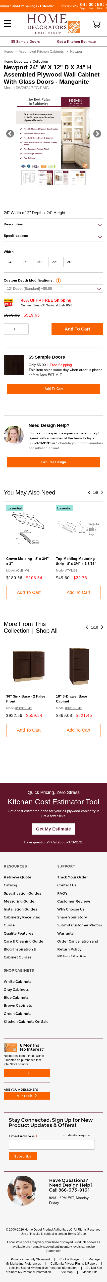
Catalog (10, 885)
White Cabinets (17, 981)
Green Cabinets (17, 1013)
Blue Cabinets (16, 997)
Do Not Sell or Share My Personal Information (54, 1270)
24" (10, 262)
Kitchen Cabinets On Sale (26, 1021)
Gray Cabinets (16, 989)
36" (69, 262)
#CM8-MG (22, 570)
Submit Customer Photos (79, 925)
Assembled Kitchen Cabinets (41, 51)
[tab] (53, 224)
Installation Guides (20, 909)
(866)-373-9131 (70, 842)
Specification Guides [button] (22, 893)
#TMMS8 (71, 570)
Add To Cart (77, 329)
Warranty (65, 933)
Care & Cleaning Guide (23, 941)
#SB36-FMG (23, 708)
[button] (96, 24)
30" (40, 262)
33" (54, 262)
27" (25, 262)
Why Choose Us (70, 909)
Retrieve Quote (17, 877)
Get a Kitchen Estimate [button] (76, 41)
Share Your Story (72, 917)
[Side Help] (58, 280)
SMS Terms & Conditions (71, 956)
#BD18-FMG (73, 708)
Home (8, 51)
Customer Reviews (74, 901)
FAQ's (62, 893)
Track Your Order (72, 877)
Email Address (50, 1136)
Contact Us (66, 885)
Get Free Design (53, 462)
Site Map (67, 1272)
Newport (76, 51)
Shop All (46, 630)
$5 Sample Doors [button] (25, 41)
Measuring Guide (19, 901)
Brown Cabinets (18, 1005)
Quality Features (18, 933)
